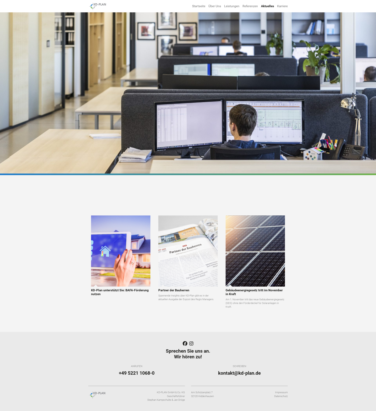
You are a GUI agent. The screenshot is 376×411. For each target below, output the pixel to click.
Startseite (198, 6)
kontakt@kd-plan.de (239, 373)
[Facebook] (186, 343)
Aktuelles (267, 6)
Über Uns (214, 6)
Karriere (282, 6)
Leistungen (231, 6)
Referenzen (250, 6)
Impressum (281, 392)
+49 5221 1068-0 (137, 373)
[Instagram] (191, 343)
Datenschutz (281, 396)
